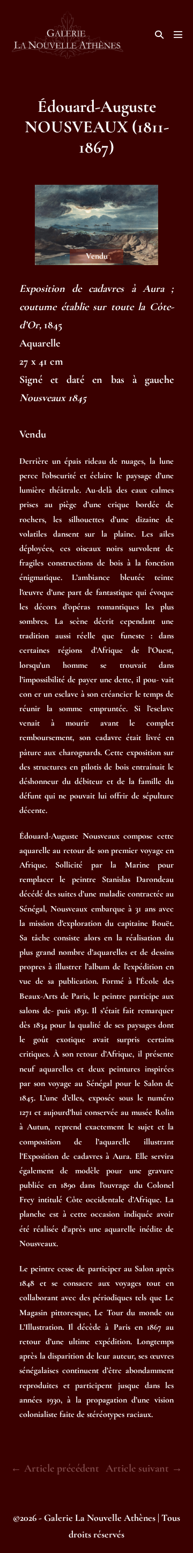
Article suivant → (144, 1468)
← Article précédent (55, 1468)
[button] (159, 34)
